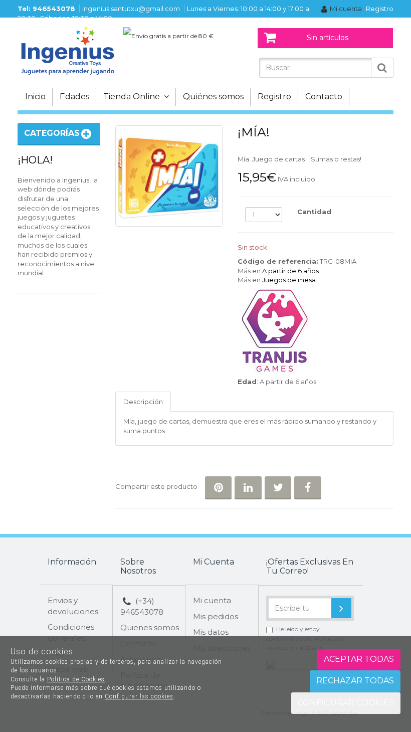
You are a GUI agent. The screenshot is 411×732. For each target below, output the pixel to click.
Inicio (35, 96)
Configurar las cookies (139, 696)
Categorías (52, 133)
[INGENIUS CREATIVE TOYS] (68, 50)
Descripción (143, 402)
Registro (379, 9)
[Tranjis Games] (315, 331)
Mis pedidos (215, 616)
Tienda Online (133, 96)
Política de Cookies (76, 679)
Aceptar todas (359, 659)
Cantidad (314, 212)
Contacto (323, 96)
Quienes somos (149, 627)
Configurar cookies (346, 702)
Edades (74, 96)
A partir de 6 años (290, 271)
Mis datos (211, 632)
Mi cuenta (346, 9)
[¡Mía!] (169, 176)
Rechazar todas (355, 680)
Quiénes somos (213, 96)
